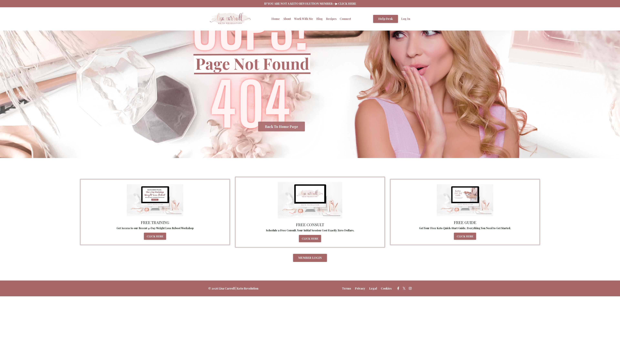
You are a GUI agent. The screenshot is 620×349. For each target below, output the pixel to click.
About (287, 19)
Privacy (360, 288)
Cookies (386, 288)
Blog (319, 19)
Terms (346, 288)
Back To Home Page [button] (281, 126)
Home (275, 19)
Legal (373, 288)
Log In (405, 19)
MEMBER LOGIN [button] (310, 258)
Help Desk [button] (385, 19)
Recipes (331, 19)
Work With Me (303, 19)
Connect (345, 19)
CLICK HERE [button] (155, 236)
